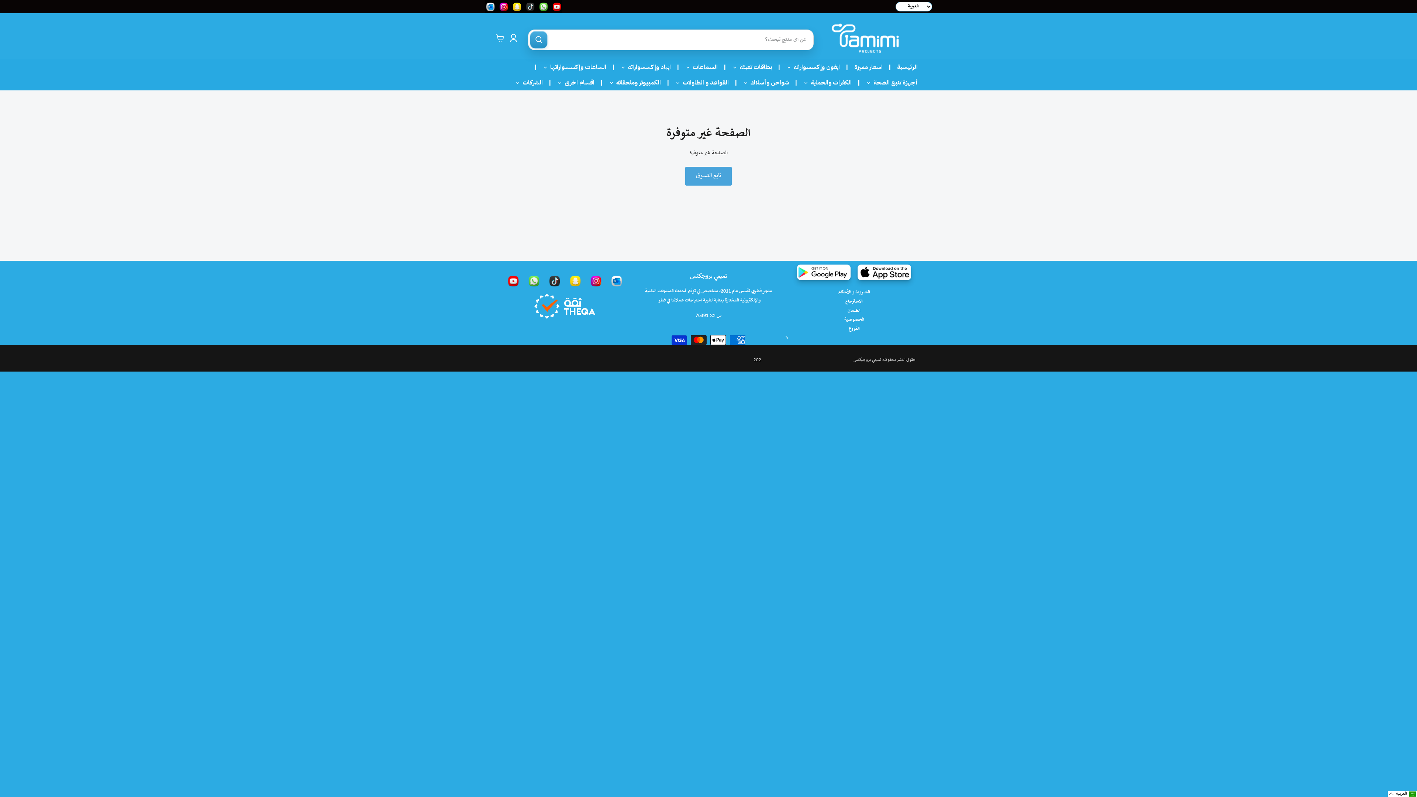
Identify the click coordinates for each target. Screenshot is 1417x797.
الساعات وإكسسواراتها (576, 67)
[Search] (539, 40)
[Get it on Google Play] (824, 272)
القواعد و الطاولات (703, 82)
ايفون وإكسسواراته (814, 67)
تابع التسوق (708, 175)
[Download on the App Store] (884, 272)
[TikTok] (555, 281)
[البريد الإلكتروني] (617, 281)
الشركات (530, 82)
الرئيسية (907, 67)
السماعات (703, 67)
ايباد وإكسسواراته (647, 67)
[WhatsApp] (534, 281)
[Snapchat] (575, 281)
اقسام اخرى (577, 82)
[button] (1402, 794)
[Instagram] (596, 281)
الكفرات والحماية (829, 82)
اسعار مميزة (868, 67)
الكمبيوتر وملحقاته (636, 82)
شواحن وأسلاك (767, 82)
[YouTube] (513, 281)
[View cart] (500, 38)
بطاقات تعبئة (753, 67)
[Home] (865, 38)
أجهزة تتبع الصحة (893, 82)
